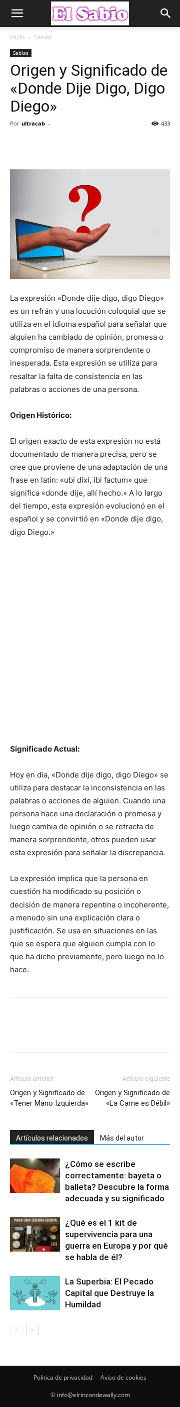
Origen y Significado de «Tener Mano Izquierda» (49, 1098)
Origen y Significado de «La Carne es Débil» (132, 1098)
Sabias (43, 37)
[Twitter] (43, 146)
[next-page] (32, 1330)
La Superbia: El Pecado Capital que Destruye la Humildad (109, 1293)
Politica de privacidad (63, 1377)
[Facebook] (20, 146)
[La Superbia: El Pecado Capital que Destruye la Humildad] (35, 1293)
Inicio (17, 37)
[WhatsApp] (89, 146)
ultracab (33, 123)
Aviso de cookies (123, 1377)
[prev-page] (16, 1330)
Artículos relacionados (52, 1138)
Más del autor (122, 1138)
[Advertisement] (90, 645)
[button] (17, 13)
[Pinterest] (66, 146)
